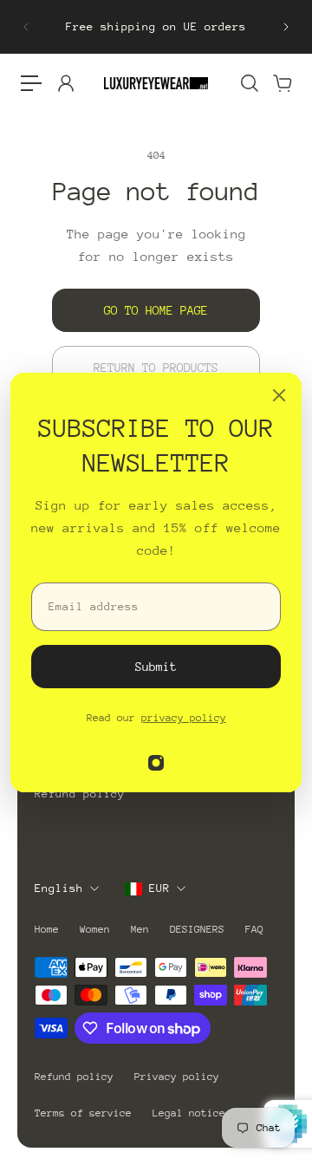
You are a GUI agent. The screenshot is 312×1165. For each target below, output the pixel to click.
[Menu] (31, 83)
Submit (156, 667)
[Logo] (156, 82)
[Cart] (281, 83)
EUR (159, 888)
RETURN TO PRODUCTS (156, 367)
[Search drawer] (248, 83)
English (59, 888)
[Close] (279, 395)
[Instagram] (156, 762)
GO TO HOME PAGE (156, 310)
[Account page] (65, 83)
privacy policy (183, 718)
